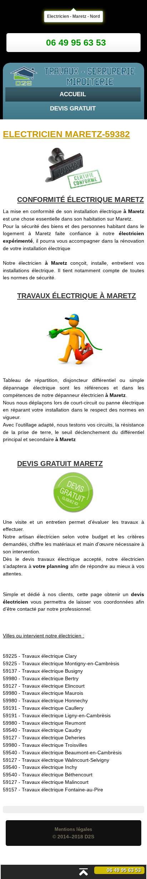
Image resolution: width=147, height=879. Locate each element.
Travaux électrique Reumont (54, 723)
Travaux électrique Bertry (50, 678)
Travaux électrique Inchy (49, 767)
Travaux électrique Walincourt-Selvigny (65, 760)
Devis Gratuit (73, 108)
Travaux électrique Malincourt (55, 782)
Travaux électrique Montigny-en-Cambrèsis (70, 663)
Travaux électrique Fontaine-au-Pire (62, 789)
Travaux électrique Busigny (52, 671)
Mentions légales (73, 829)
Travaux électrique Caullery (52, 708)
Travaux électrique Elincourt (53, 686)
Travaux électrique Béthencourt (57, 774)
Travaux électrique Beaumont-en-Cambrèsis (72, 752)
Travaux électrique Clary (49, 656)
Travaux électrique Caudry (51, 730)
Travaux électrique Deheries (53, 737)
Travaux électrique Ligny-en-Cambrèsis (66, 715)
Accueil (73, 94)
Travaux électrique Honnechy (55, 700)
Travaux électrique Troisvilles (54, 745)
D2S (89, 836)
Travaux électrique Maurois (52, 693)
